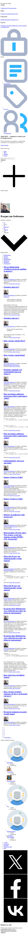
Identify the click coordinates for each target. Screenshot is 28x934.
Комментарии (7, 259)
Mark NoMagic (10, 837)
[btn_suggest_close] (3, 160)
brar (8, 806)
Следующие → (8, 737)
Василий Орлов (11, 781)
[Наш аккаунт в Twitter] (15, 873)
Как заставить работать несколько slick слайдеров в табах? (15, 396)
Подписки (6, 260)
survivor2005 (7, 487)
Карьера (6, 154)
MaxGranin (10, 762)
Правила (6, 845)
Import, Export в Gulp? (13, 477)
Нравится (6, 262)
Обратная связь (8, 846)
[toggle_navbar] (1, 202)
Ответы (6, 256)
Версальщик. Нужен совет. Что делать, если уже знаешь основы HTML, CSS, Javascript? (15, 536)
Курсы (5, 155)
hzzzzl (5, 472)
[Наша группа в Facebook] (15, 897)
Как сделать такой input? (14, 355)
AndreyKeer (10, 772)
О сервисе (6, 844)
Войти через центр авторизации (8, 930)
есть (9, 494)
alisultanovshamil (11, 831)
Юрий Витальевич (9, 570)
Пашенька (6, 296)
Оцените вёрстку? (11, 287)
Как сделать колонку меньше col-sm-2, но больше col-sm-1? (15, 694)
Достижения (7, 263)
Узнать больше (4, 145)
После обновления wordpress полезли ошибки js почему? (15, 269)
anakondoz (6, 383)
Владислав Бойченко (9, 279)
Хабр (5, 151)
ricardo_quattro (7, 599)
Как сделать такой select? (14, 341)
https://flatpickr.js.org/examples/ (11, 365)
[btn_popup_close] (3, 932)
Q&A (5, 153)
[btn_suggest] (1, 162)
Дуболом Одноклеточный (11, 526)
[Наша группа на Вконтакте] (15, 921)
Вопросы (6, 258)
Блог (5, 848)
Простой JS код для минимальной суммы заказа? (13, 558)
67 (4, 222)
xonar (5, 408)
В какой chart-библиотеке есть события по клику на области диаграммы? (15, 611)
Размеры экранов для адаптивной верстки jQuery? (13, 372)
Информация (7, 255)
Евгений (6, 649)
